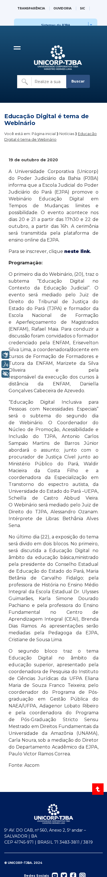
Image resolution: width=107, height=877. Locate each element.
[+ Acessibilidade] (5, 374)
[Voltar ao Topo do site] (98, 789)
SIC (82, 8)
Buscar (78, 81)
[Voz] (5, 364)
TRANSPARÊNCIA (31, 8)
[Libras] (5, 355)
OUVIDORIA (62, 8)
